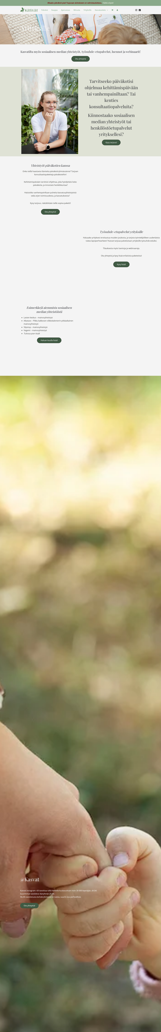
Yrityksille (87, 10)
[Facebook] (140, 10)
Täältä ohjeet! (108, 3)
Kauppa (54, 10)
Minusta (77, 10)
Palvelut (44, 10)
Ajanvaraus (65, 10)
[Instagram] (136, 10)
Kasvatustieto (100, 10)
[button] (107, 10)
